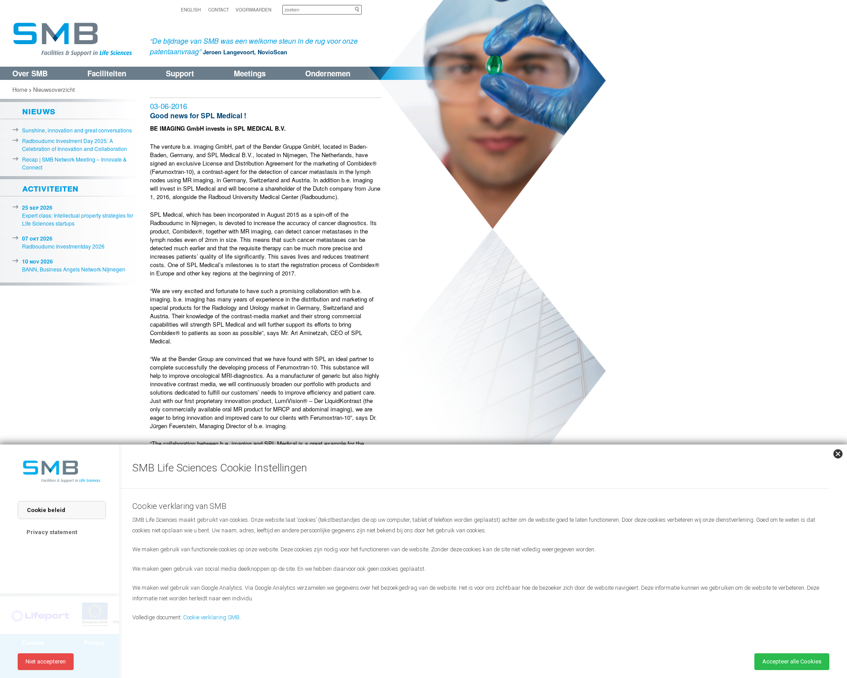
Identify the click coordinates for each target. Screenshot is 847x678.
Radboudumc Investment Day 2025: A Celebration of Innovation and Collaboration (74, 144)
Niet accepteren (46, 661)
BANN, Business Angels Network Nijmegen (73, 265)
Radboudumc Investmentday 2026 (63, 242)
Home (19, 89)
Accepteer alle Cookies (791, 661)
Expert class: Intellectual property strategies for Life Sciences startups (77, 215)
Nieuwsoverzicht (54, 89)
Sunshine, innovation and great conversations (77, 130)
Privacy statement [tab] (51, 532)
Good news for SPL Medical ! (198, 115)
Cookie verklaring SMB (211, 617)
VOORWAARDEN (253, 10)
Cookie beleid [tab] (46, 510)
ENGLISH (191, 10)
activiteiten (50, 188)
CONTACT (218, 10)
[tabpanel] (476, 571)
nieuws (38, 110)
